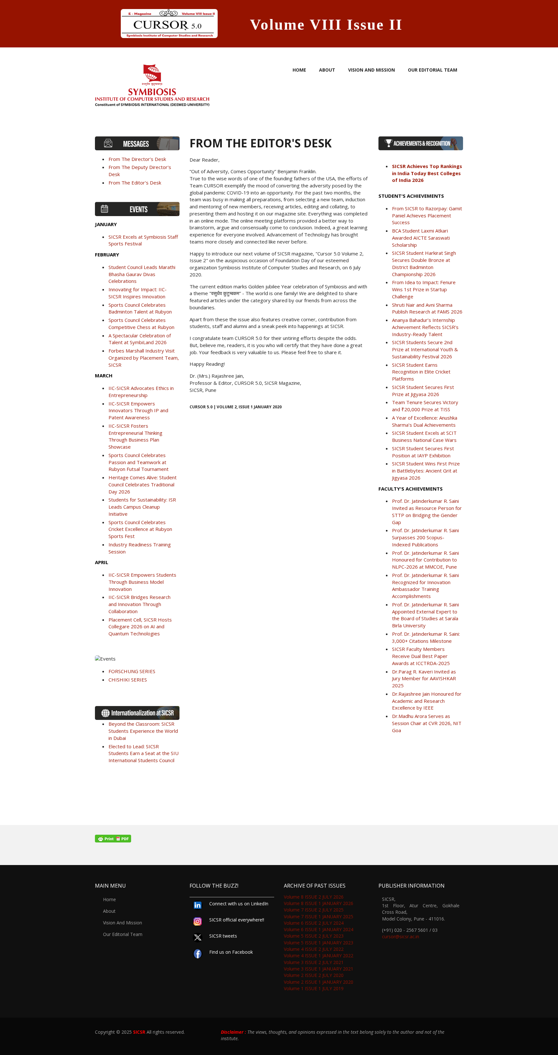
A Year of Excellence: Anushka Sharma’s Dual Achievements (424, 421)
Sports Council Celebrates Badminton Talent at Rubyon (140, 308)
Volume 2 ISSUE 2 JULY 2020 (314, 975)
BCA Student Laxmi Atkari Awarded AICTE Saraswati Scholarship (421, 237)
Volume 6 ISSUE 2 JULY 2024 (314, 923)
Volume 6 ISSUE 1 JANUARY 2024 (318, 929)
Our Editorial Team (432, 70)
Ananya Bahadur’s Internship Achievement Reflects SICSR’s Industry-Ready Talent (425, 327)
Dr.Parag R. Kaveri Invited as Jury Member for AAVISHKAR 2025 (424, 678)
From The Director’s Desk (137, 159)
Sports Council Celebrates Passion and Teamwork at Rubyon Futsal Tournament (138, 462)
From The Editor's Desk (134, 182)
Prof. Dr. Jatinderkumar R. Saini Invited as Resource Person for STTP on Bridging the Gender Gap (427, 511)
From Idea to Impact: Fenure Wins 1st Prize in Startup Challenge (424, 289)
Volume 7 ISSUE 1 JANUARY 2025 (318, 916)
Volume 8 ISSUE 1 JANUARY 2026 (318, 903)
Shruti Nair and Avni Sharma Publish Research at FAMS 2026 (427, 308)
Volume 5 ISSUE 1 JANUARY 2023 (318, 943)
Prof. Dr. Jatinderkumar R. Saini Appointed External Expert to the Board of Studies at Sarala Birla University (425, 615)
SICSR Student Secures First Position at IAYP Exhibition (423, 452)
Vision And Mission (371, 70)
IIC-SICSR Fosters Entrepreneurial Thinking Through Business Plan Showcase (135, 436)
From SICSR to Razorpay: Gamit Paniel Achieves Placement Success (427, 215)
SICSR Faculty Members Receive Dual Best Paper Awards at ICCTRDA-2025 (421, 656)
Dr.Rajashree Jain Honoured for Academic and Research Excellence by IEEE (426, 701)
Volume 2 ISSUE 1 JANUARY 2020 (318, 982)
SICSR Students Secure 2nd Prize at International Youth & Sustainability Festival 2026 (425, 349)
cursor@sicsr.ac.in (400, 936)
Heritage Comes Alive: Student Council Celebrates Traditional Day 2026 (142, 484)
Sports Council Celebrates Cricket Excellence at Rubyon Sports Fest (140, 529)
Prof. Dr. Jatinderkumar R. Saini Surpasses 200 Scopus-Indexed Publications (425, 537)
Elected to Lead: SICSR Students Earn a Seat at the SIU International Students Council (143, 753)
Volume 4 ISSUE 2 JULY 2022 (314, 949)
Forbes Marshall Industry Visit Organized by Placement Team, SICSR (143, 357)
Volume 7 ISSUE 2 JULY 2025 (314, 910)
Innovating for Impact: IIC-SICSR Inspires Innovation (137, 293)
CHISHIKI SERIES (127, 679)
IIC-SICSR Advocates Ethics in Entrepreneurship (141, 391)
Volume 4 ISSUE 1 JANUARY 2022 (318, 955)
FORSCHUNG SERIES (131, 671)
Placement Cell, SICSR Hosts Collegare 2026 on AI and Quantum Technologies (140, 626)
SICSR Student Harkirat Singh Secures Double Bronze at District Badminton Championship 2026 (424, 263)
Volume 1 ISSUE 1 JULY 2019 (314, 988)
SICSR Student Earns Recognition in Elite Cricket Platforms (421, 372)
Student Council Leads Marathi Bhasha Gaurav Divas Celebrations (141, 274)
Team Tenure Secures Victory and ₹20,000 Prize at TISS (425, 406)
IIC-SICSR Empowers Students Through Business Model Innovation (142, 582)
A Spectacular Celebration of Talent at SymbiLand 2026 (139, 339)
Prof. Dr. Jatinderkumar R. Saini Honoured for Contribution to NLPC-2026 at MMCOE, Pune (425, 560)
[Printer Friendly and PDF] (279, 838)
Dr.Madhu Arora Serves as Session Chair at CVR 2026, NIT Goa (426, 723)
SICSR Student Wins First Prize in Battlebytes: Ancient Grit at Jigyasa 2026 (426, 470)
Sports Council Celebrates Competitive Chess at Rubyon (141, 323)
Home (299, 70)
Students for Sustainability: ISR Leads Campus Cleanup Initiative (142, 506)
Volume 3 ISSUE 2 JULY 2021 (314, 962)
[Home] (152, 83)
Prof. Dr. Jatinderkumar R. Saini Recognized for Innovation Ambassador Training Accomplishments (425, 585)
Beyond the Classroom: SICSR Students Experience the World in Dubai (143, 731)
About (327, 70)
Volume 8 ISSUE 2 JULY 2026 (314, 897)
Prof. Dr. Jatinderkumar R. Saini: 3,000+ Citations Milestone (426, 637)
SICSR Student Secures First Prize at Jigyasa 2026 (423, 390)
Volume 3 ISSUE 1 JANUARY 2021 (318, 969)
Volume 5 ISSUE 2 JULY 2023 (314, 936)
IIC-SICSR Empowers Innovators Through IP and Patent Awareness (138, 410)
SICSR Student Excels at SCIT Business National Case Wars (424, 436)
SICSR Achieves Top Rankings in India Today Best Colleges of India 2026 (427, 173)
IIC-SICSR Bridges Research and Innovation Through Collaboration (139, 604)
